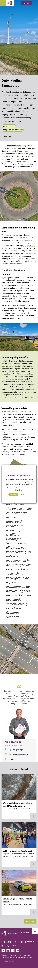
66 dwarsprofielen (24, 285)
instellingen (19, 490)
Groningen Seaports (13, 145)
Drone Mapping (9, 126)
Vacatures (5, 955)
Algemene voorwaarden (24, 957)
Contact (13, 955)
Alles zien (30, 921)
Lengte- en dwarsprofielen (13, 129)
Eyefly (31, 153)
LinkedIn (12, 759)
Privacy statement (8, 957)
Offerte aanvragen (24, 955)
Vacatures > (26, 3)
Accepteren (13, 494)
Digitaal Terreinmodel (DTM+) (13, 422)
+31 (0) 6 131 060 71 (16, 749)
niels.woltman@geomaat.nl (18, 754)
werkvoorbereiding (27, 245)
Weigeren (23, 494)
